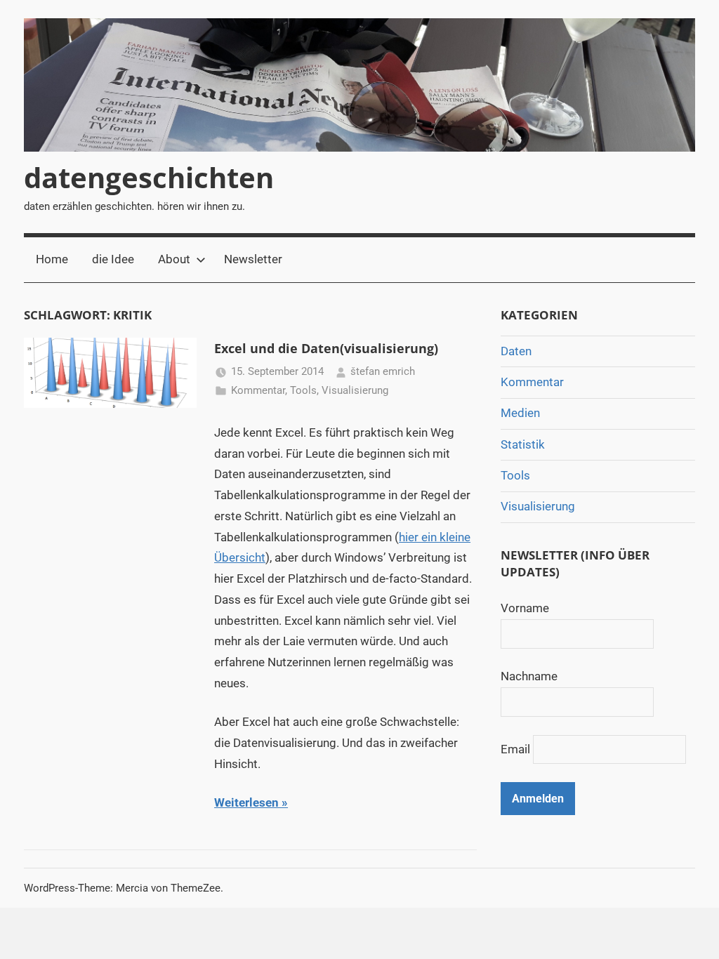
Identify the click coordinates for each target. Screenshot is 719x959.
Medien (520, 413)
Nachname (529, 676)
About (174, 259)
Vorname (525, 608)
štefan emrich (382, 371)
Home (52, 259)
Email (515, 749)
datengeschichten (149, 177)
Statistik (523, 444)
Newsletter (253, 259)
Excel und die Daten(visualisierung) (326, 348)
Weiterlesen (246, 802)
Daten (516, 351)
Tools (303, 390)
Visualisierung (355, 390)
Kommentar (258, 390)
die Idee (113, 259)
